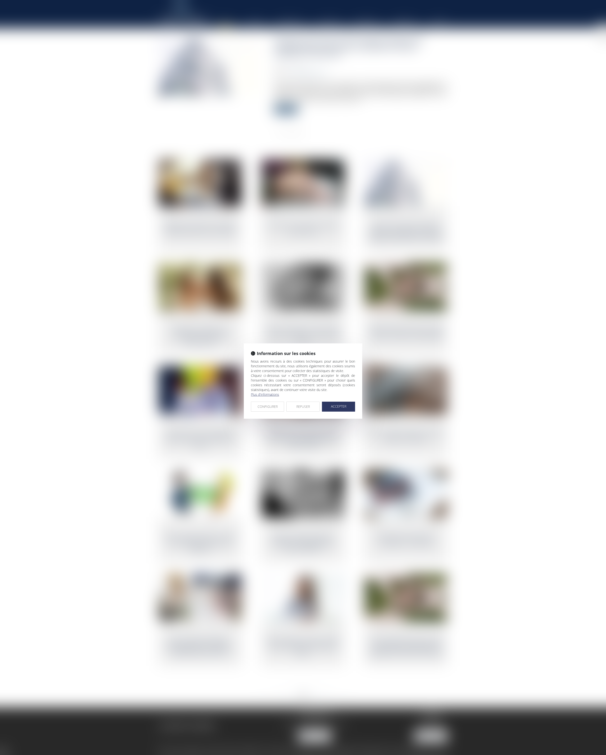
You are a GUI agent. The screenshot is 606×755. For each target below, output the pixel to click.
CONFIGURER (268, 406)
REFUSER (303, 406)
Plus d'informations (265, 394)
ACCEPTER (338, 406)
